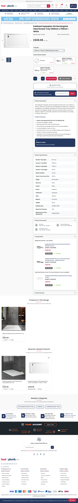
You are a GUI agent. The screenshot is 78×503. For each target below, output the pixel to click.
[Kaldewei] (74, 26)
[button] (66, 6)
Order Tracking (25, 475)
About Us (43, 473)
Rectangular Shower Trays (30, 23)
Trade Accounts (6, 482)
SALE (75, 10)
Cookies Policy (44, 482)
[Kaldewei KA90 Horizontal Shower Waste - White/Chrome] (40, 247)
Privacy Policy (44, 479)
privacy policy (31, 450)
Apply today (50, 424)
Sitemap (43, 484)
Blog (42, 477)
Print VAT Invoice (25, 479)
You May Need (51, 78)
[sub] (35, 78)
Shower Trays (18, 23)
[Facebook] (34, 454)
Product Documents (40, 220)
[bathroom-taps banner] (39, 19)
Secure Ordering (6, 479)
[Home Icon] (1, 23)
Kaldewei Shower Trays (53, 406)
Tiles (71, 10)
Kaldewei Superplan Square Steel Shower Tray (13, 333)
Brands (67, 10)
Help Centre (24, 473)
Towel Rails (63, 482)
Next (30, 40)
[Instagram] (44, 454)
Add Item (49, 253)
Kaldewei (40, 406)
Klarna (3, 486)
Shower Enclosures (8, 23)
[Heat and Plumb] (9, 6)
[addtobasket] (65, 78)
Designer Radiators (65, 479)
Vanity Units (63, 473)
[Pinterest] (40, 454)
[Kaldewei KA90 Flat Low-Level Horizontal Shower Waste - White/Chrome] (40, 262)
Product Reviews (39, 293)
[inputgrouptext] (48, 6)
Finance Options (6, 484)
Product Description (40, 101)
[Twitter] (37, 454)
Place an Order (5, 473)
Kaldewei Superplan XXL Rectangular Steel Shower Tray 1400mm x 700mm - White (38, 382)
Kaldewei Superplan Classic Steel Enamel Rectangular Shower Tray (12, 382)
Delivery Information (6, 475)
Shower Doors (64, 484)
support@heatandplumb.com (10, 463)
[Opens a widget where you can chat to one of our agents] (72, 500)
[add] (43, 78)
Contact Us (24, 484)
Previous (2, 40)
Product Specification (41, 155)
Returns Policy (5, 477)
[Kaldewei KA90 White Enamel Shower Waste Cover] (40, 279)
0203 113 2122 (6, 466)
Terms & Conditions (45, 475)
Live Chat (24, 482)
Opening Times (25, 477)
